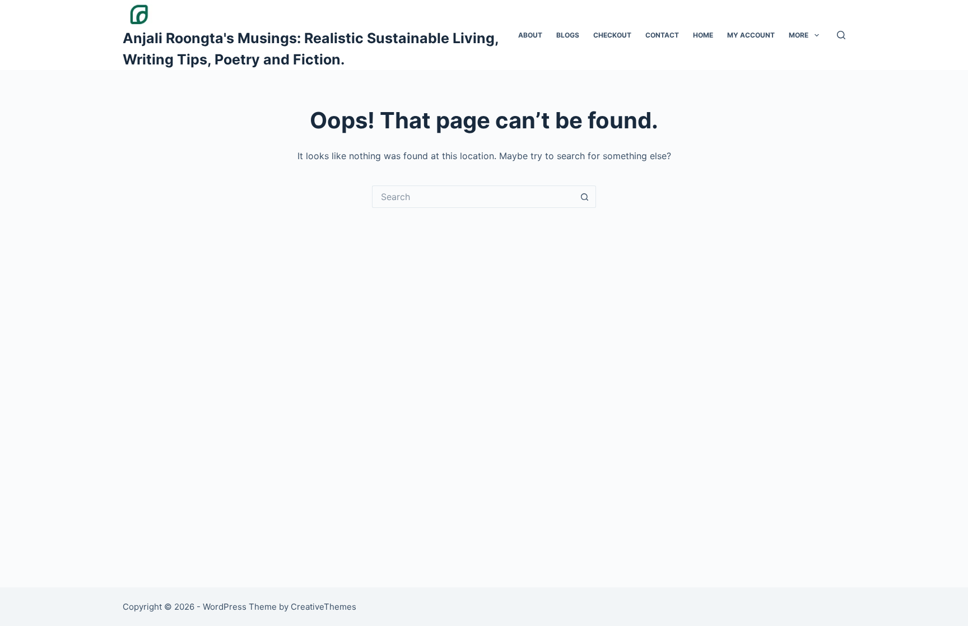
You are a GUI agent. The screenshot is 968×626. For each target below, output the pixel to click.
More (798, 35)
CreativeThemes (323, 606)
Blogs (567, 35)
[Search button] (585, 197)
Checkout (612, 35)
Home (703, 35)
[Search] (841, 35)
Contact (662, 35)
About (530, 35)
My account (751, 35)
